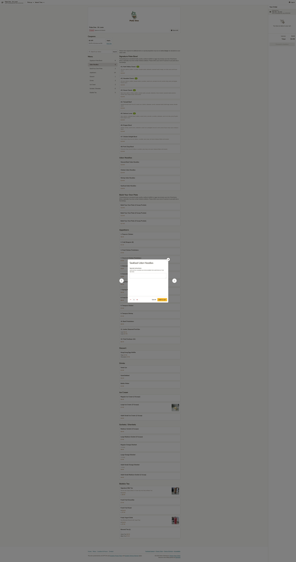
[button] (121, 282)
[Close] (168, 259)
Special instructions (135, 268)
